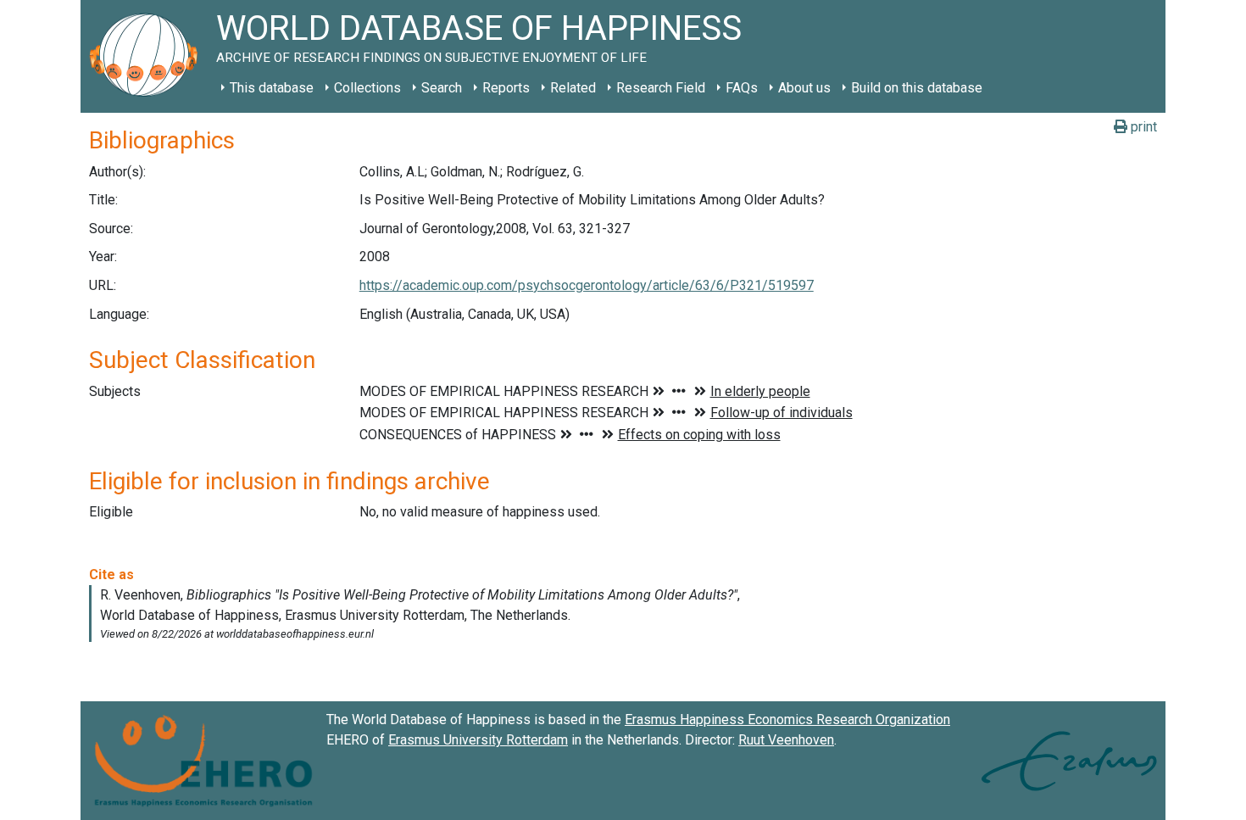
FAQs (742, 88)
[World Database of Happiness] (148, 56)
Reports (506, 88)
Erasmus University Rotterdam (478, 740)
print (1142, 127)
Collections (367, 88)
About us (804, 88)
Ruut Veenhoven (786, 740)
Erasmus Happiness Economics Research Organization (787, 719)
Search (441, 88)
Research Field (660, 88)
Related (573, 88)
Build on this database (916, 88)
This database (272, 88)
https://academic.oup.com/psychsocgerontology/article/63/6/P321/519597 (586, 285)
